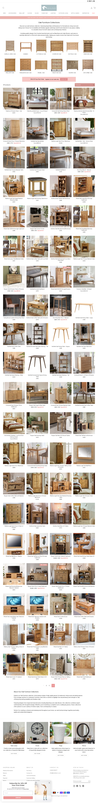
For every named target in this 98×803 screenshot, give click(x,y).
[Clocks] (37, 733)
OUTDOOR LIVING (63, 13)
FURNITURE (45, 13)
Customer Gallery (30, 778)
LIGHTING (53, 13)
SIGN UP (18, 798)
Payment (5, 778)
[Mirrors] (84, 733)
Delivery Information (8, 770)
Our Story (28, 770)
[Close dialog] (49, 782)
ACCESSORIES (12, 13)
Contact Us (29, 773)
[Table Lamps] (14, 733)
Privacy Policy (26, 789)
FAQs (4, 775)
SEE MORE (14, 753)
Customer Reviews (31, 775)
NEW (4, 13)
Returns (5, 773)
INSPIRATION (85, 13)
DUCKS (37, 13)
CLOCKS (30, 13)
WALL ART (22, 13)
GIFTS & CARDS (75, 13)
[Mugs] (61, 733)
